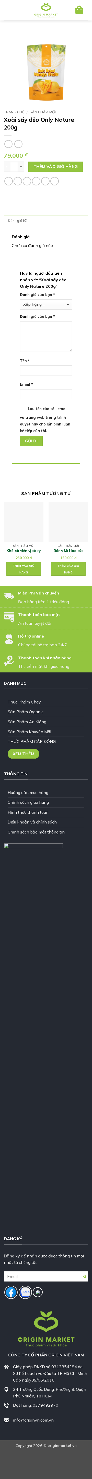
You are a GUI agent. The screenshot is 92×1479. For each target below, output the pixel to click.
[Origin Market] (46, 10)
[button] (12, 10)
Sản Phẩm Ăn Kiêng (27, 721)
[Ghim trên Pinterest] (45, 181)
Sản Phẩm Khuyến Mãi (29, 731)
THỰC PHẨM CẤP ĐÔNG (32, 741)
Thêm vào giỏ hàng (55, 166)
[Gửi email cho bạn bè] (36, 181)
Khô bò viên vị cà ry (24, 550)
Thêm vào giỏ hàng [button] (23, 569)
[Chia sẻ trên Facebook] (18, 181)
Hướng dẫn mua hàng (28, 792)
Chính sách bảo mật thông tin (36, 832)
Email (26, 384)
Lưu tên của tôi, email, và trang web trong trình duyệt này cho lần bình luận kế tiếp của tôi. (45, 419)
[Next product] (8, 144)
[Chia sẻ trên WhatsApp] (8, 181)
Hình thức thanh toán (28, 812)
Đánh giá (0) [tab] (17, 221)
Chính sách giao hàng (28, 802)
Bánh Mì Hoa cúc (68, 550)
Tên (25, 361)
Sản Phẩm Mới (43, 112)
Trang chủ (14, 112)
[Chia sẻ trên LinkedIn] (54, 181)
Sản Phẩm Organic (25, 711)
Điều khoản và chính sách (32, 822)
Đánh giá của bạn (37, 294)
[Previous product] (18, 144)
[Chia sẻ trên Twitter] (27, 181)
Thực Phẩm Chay (24, 701)
